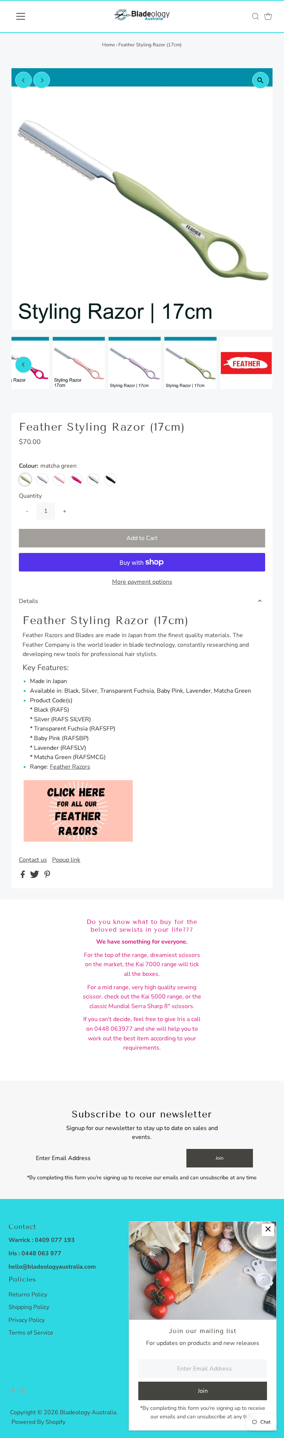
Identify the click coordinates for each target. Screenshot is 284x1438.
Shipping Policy (29, 1307)
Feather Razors (70, 767)
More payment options (142, 582)
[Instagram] (22, 1391)
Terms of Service (31, 1333)
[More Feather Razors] (78, 840)
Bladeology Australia (88, 1412)
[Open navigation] (42, 16)
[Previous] (23, 80)
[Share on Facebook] (23, 876)
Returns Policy (28, 1294)
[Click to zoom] (260, 80)
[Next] (41, 80)
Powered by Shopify (38, 1422)
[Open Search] (255, 16)
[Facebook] (13, 1391)
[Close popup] (267, 1229)
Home (108, 45)
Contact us (33, 860)
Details (28, 601)
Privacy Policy (27, 1320)
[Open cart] (268, 16)
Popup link (66, 860)
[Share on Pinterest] (47, 876)
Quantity (30, 496)
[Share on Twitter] (35, 876)
